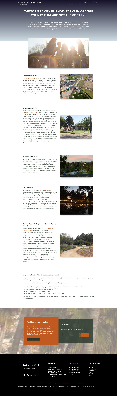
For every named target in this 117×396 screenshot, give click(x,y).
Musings (91, 375)
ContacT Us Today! (33, 339)
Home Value (91, 370)
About (90, 372)
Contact (91, 373)
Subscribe (84, 335)
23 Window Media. (79, 383)
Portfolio (91, 367)
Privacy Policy (66, 383)
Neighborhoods (92, 369)
